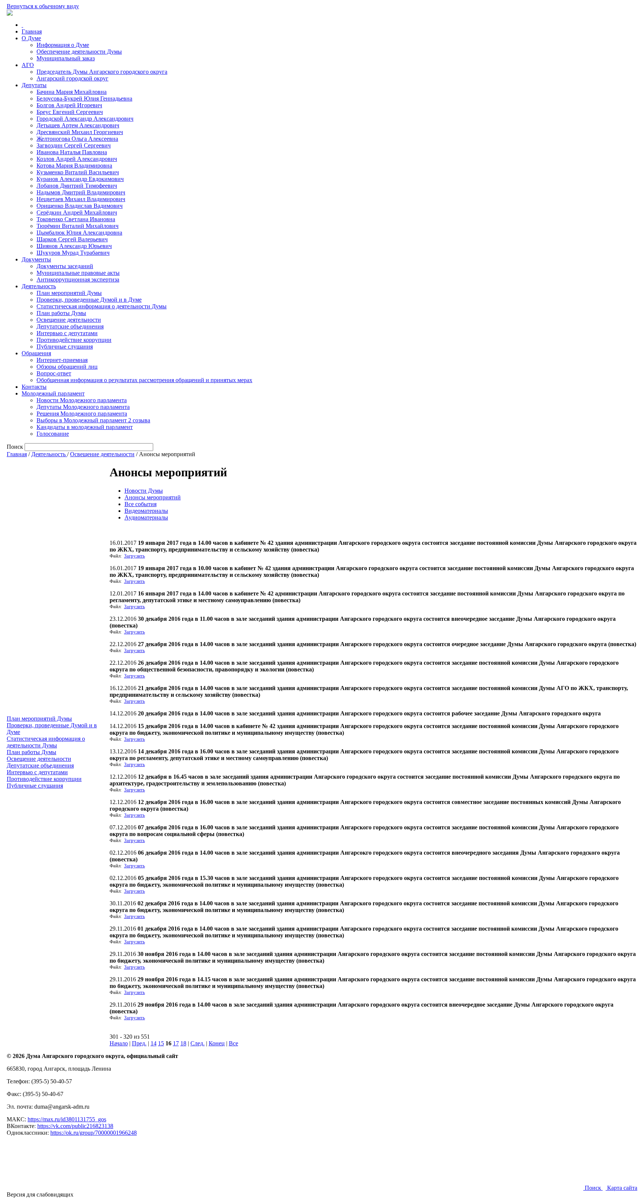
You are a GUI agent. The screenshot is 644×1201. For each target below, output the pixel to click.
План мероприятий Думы (69, 293)
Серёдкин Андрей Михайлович (77, 212)
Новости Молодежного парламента (82, 400)
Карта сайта (621, 1188)
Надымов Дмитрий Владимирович (81, 192)
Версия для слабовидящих (40, 1194)
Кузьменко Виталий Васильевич (78, 172)
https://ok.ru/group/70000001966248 (93, 1132)
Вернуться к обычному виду (43, 6)
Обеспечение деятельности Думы (79, 51)
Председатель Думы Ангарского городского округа (102, 72)
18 (183, 1043)
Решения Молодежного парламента (82, 413)
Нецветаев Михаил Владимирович (81, 199)
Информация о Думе (63, 45)
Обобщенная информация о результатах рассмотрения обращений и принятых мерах (144, 380)
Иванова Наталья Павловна (72, 152)
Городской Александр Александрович (85, 118)
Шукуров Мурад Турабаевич (73, 253)
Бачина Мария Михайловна (72, 92)
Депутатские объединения (70, 326)
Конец (217, 1043)
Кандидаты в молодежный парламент (85, 427)
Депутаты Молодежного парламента (83, 407)
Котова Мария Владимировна (74, 165)
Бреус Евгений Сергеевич (70, 112)
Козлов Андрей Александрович (77, 159)
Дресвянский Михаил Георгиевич (80, 132)
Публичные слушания (65, 346)
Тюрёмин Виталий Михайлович (78, 226)
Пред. (139, 1043)
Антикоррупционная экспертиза (78, 279)
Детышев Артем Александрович (78, 125)
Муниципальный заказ (66, 58)
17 (176, 1043)
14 (154, 1043)
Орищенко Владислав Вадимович (80, 206)
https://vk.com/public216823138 (75, 1126)
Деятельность (39, 286)
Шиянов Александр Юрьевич (74, 246)
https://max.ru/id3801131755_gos (67, 1119)
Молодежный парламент (53, 393)
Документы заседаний (65, 266)
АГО (28, 65)
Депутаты (34, 85)
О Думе (31, 38)
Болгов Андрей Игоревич (69, 105)
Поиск (593, 1188)
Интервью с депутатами (67, 333)
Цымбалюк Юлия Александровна (79, 232)
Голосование (53, 433)
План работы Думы (61, 313)
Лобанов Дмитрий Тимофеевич (77, 185)
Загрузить (134, 556)
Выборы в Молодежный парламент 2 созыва (93, 420)
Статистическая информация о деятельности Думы (102, 306)
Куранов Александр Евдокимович (80, 179)
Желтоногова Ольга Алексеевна (77, 139)
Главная (32, 31)
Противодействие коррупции (74, 340)
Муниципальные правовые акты (78, 273)
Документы (36, 259)
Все (233, 1043)
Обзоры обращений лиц (67, 366)
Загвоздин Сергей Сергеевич (74, 145)
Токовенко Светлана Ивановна (76, 219)
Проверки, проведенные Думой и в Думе (89, 299)
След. (197, 1043)
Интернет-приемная (62, 360)
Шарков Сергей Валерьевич (72, 239)
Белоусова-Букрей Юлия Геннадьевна (84, 98)
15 (161, 1043)
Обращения (36, 353)
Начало (119, 1043)
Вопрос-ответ (54, 373)
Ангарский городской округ (72, 78)
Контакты (34, 387)
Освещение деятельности (69, 320)
